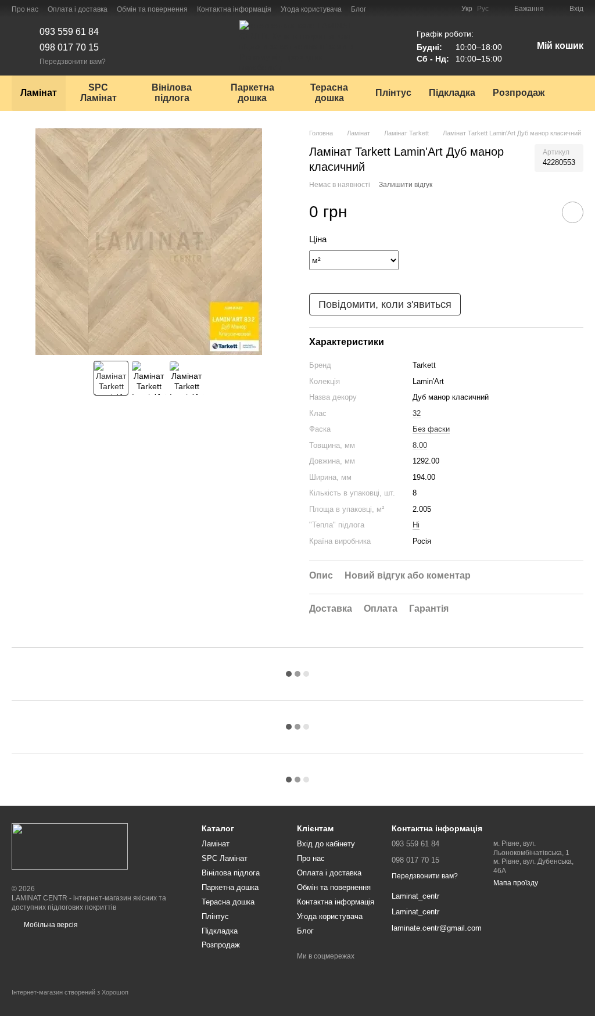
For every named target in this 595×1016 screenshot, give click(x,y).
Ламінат (38, 93)
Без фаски (431, 429)
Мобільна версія (50, 925)
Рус (483, 8)
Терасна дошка (329, 92)
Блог (358, 9)
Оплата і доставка (77, 9)
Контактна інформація (234, 9)
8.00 (420, 445)
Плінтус (393, 93)
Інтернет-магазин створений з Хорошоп (70, 992)
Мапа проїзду (515, 883)
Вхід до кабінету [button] (326, 843)
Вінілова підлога (172, 92)
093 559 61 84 (69, 32)
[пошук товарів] (574, 93)
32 (417, 413)
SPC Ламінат (98, 92)
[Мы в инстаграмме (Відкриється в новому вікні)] (396, 8)
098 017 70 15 (69, 47)
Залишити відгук (405, 185)
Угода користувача (311, 9)
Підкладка (452, 93)
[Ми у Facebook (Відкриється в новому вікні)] (382, 8)
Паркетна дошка (252, 92)
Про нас (25, 9)
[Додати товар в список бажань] (572, 212)
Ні (416, 524)
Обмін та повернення (152, 9)
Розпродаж (518, 93)
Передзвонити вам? (73, 62)
